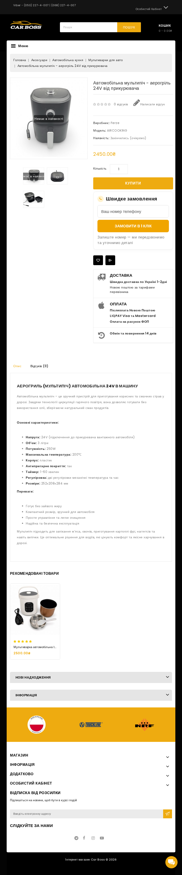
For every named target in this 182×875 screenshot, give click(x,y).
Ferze (115, 123)
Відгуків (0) (39, 366)
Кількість (100, 168)
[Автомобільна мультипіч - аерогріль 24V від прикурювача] (57, 175)
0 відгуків (121, 104)
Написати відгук (152, 104)
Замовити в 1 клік (133, 226)
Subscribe (167, 813)
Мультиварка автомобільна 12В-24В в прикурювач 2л (52, 647)
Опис (17, 366)
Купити (133, 183)
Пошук (129, 27)
